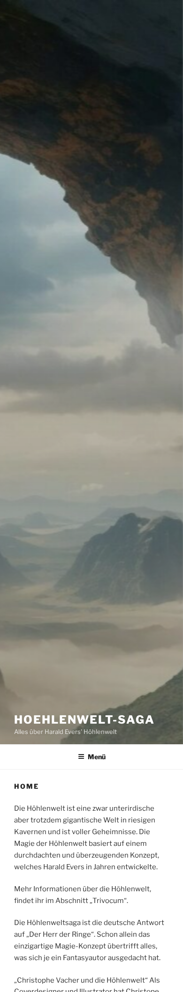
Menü (97, 757)
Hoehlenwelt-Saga (84, 719)
